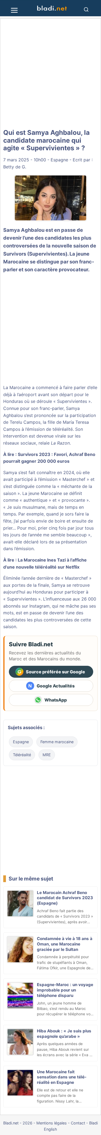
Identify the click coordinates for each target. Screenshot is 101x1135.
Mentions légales (51, 1123)
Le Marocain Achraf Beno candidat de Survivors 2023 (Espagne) (65, 898)
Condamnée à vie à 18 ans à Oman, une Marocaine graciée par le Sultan (64, 944)
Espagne (59, 159)
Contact (78, 1123)
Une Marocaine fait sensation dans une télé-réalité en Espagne (61, 1077)
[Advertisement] (50, 74)
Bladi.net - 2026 (17, 1123)
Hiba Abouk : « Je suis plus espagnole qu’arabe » (64, 1033)
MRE (47, 754)
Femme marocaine (57, 741)
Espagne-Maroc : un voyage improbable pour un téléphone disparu (65, 990)
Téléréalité (22, 754)
